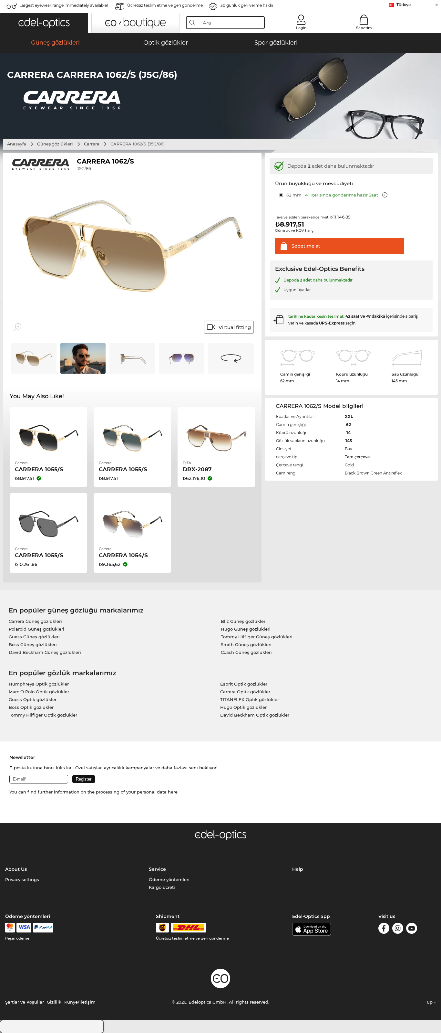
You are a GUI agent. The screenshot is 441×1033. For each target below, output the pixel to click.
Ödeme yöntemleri (169, 879)
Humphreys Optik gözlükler (39, 684)
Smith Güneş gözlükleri (246, 644)
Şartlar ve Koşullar (24, 1002)
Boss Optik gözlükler (31, 707)
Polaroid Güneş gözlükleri (36, 629)
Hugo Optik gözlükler (243, 707)
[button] (44, 23)
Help (297, 869)
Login (301, 28)
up (430, 1002)
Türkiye (403, 4)
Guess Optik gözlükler (32, 699)
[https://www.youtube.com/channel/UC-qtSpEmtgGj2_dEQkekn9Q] (411, 929)
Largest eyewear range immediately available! (63, 5)
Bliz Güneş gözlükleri (244, 621)
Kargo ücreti (162, 887)
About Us (16, 869)
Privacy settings (22, 879)
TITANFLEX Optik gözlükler (249, 699)
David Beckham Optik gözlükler (254, 715)
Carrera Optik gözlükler (245, 691)
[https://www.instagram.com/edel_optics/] (397, 929)
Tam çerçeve (357, 456)
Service (157, 869)
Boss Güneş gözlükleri (33, 644)
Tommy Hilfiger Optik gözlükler (43, 715)
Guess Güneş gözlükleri (34, 636)
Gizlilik (54, 1002)
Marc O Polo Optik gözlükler (39, 691)
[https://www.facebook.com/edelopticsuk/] (383, 929)
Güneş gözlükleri (55, 143)
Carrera (91, 143)
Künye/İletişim (80, 1002)
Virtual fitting (235, 327)
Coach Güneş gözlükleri (246, 652)
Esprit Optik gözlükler (243, 684)
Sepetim (364, 28)
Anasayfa (16, 143)
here (173, 791)
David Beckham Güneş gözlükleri (45, 652)
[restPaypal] (43, 927)
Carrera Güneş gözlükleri (35, 621)
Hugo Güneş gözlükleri (246, 629)
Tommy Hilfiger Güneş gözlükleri (256, 636)
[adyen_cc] (10, 927)
